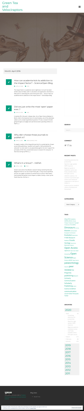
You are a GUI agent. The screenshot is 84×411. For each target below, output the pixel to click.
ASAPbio (66, 221)
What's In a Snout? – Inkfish (27, 163)
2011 (67, 373)
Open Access (71, 247)
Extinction (75, 235)
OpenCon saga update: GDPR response (72, 323)
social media (68, 294)
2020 (68, 309)
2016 (68, 355)
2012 (68, 369)
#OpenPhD (67, 219)
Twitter (66, 295)
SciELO (74, 286)
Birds (70, 221)
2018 (68, 348)
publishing (68, 275)
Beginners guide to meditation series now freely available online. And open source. (73, 330)
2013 (68, 366)
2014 (68, 362)
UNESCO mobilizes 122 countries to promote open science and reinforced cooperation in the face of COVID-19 (71, 179)
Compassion (71, 222)
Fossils (72, 240)
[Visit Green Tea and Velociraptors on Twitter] (65, 145)
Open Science (30, 140)
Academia (73, 219)
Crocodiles (73, 224)
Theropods (75, 293)
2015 (68, 359)
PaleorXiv (66, 266)
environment (74, 231)
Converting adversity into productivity (71, 317)
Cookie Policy (33, 408)
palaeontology (71, 262)
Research (76, 276)
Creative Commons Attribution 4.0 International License (15, 397)
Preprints (67, 273)
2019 (68, 345)
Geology (67, 243)
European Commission (69, 233)
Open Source (76, 260)
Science (67, 289)
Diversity (77, 228)
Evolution (68, 235)
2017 (68, 352)
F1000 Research (69, 238)
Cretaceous (67, 224)
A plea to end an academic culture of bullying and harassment (71, 187)
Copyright (76, 222)
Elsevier (67, 230)
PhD (28, 86)
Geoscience (73, 243)
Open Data (73, 250)
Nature (72, 245)
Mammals (67, 245)
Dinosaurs (69, 227)
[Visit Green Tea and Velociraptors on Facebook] (68, 145)
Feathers (66, 240)
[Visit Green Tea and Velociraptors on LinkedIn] (71, 145)
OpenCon (67, 250)
